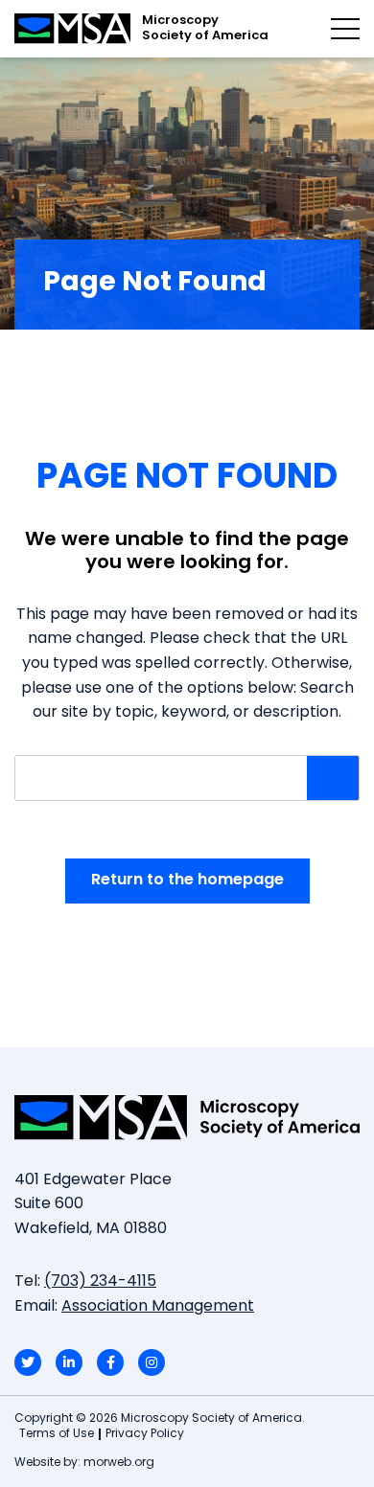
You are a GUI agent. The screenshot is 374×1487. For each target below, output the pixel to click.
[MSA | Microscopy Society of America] (187, 1117)
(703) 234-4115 (100, 1282)
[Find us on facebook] (110, 1362)
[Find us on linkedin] (69, 1362)
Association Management (157, 1307)
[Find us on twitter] (27, 1362)
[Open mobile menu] (345, 28)
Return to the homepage (187, 880)
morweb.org (118, 1463)
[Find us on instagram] (151, 1362)
